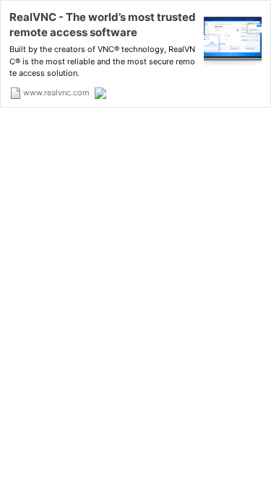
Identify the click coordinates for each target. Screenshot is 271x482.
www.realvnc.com (55, 92)
